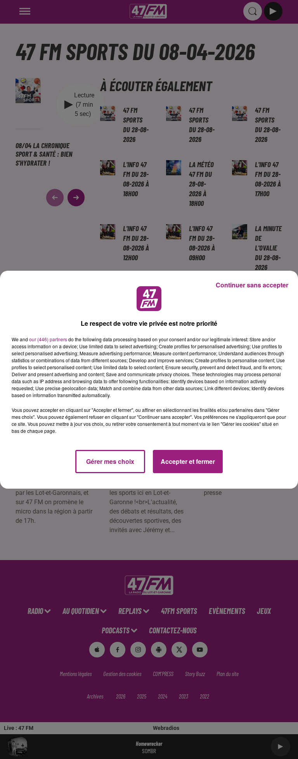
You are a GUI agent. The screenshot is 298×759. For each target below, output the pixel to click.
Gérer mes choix (110, 461)
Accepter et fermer (188, 461)
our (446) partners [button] (48, 339)
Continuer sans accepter (252, 284)
